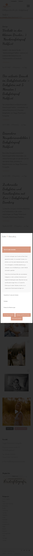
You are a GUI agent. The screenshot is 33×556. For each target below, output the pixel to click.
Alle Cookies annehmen (16, 318)
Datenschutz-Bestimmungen (9, 307)
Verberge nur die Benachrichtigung (22, 314)
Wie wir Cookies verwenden (10, 249)
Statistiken (6, 301)
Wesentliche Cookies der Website (11, 295)
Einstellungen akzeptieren (8, 314)
